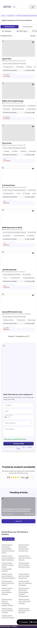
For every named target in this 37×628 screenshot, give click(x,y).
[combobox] (20, 7)
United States (11, 15)
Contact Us (9, 626)
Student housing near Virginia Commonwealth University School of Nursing (8, 549)
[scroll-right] (32, 477)
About (2, 626)
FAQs (15, 626)
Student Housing (9, 26)
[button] (5, 417)
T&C (23, 447)
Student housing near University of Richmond (24, 610)
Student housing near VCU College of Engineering (25, 583)
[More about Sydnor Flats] (18, 48)
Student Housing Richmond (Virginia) (27, 15)
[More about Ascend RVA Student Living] (18, 304)
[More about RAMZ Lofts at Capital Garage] (18, 90)
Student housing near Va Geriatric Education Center (24, 565)
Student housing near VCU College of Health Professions (8, 558)
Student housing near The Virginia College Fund (24, 576)
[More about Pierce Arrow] (18, 132)
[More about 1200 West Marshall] (18, 262)
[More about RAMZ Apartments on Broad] (18, 220)
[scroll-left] (28, 477)
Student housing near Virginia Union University (25, 601)
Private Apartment (27, 26)
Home (3, 15)
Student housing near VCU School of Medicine (25, 558)
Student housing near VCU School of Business (8, 583)
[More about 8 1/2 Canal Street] (18, 178)
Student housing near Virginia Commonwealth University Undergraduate (24, 592)
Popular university (8, 539)
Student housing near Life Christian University (7, 610)
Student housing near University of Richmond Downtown (8, 576)
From (6, 75)
